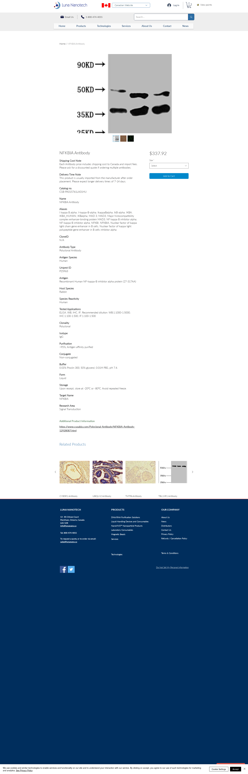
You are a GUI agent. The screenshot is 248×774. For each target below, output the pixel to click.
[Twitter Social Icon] (71, 569)
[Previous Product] (55, 472)
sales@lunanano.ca (68, 541)
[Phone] (83, 17)
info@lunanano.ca (68, 526)
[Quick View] (75, 472)
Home (62, 43)
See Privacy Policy (24, 770)
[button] (189, 5)
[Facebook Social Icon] (63, 569)
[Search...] (191, 17)
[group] (124, 477)
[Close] (244, 769)
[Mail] (62, 17)
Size (151, 160)
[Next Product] (192, 472)
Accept (235, 769)
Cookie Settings (219, 769)
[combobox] (169, 166)
